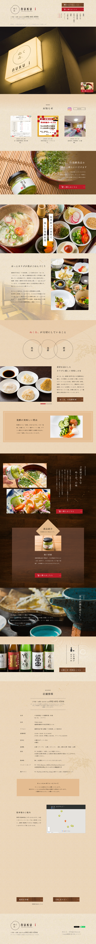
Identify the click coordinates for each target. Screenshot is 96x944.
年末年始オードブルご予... (48, 141)
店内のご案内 (74, 18)
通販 (71, 14)
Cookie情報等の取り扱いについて (72, 934)
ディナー (64, 16)
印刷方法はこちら (37, 904)
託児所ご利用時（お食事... (75, 141)
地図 (83, 14)
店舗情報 (77, 16)
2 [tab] (49, 403)
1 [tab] (43, 403)
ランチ (61, 15)
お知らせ (80, 16)
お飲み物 (68, 16)
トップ (58, 15)
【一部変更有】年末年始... (21, 141)
